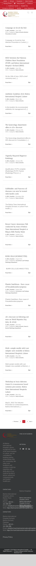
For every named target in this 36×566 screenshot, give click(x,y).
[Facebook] (20, 449)
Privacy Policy (8, 537)
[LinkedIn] (29, 449)
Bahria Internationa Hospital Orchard (25, 502)
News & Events (20, 70)
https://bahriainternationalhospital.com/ (20, 508)
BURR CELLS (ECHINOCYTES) (16, 256)
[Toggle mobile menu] (32, 13)
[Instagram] (26, 449)
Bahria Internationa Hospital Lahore (25, 498)
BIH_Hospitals (10, 30)
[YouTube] (23, 449)
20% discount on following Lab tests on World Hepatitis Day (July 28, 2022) (17, 319)
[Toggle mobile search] (28, 13)
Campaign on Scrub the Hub (15, 28)
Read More (8, 46)
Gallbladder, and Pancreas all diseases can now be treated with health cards (16, 191)
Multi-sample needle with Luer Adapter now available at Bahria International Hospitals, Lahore (17, 350)
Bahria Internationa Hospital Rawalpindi (25, 505)
